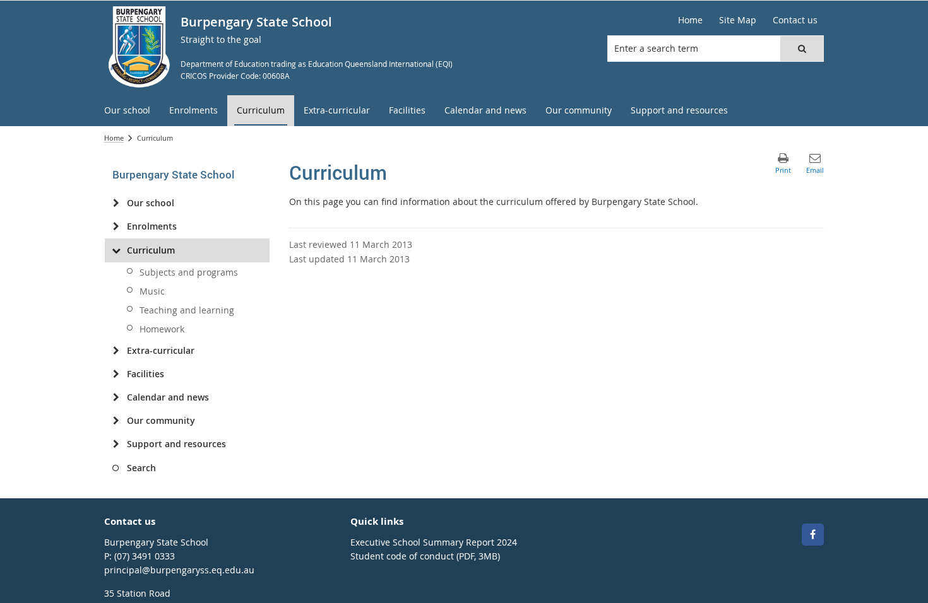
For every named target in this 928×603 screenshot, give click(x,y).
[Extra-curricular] (116, 350)
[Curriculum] (116, 250)
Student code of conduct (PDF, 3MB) (425, 556)
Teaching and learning (187, 310)
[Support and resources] (116, 444)
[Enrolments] (116, 226)
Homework (162, 329)
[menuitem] (127, 110)
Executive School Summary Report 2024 (433, 542)
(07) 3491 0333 (144, 556)
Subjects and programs (189, 272)
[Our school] (116, 203)
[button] (801, 48)
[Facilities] (116, 374)
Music (152, 291)
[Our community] (116, 420)
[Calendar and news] (116, 397)
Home (114, 138)
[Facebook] (813, 535)
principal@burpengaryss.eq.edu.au (179, 570)
